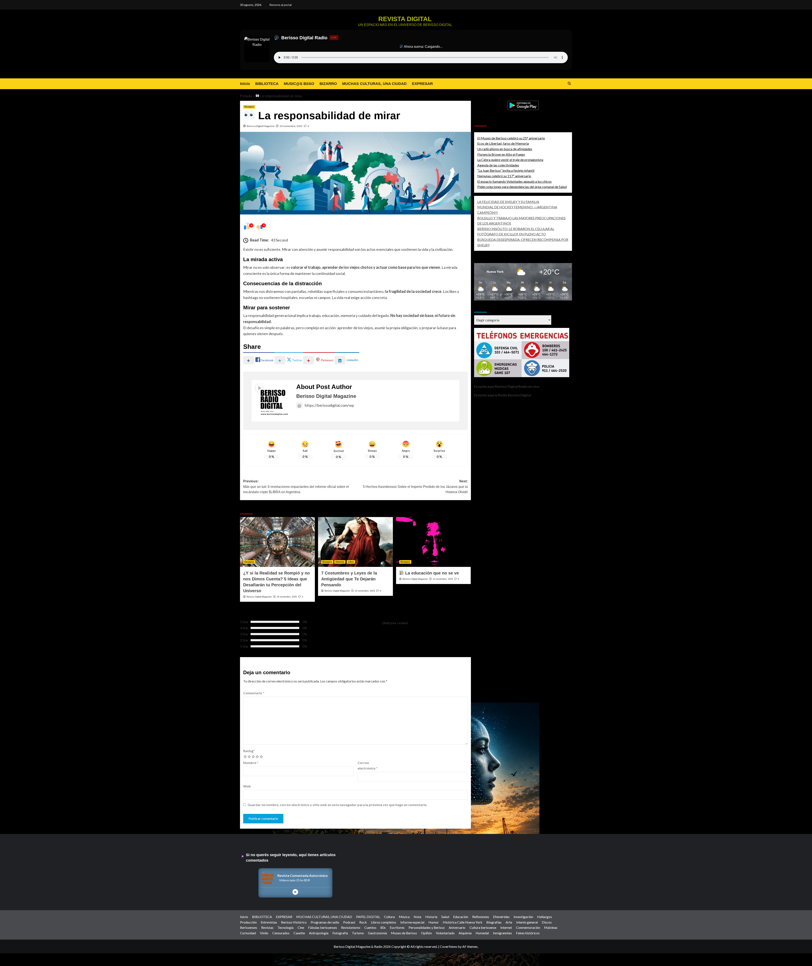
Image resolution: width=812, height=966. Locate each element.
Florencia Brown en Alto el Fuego (501, 154)
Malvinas (550, 927)
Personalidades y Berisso (427, 927)
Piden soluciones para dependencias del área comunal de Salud (522, 187)
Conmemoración (528, 927)
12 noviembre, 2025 (443, 579)
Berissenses (248, 927)
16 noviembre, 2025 (287, 596)
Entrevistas (269, 922)
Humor (433, 922)
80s (383, 927)
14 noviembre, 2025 (365, 590)
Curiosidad (248, 933)
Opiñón (426, 933)
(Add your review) (395, 623)
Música (404, 917)
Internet (506, 927)
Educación (460, 917)
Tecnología (285, 927)
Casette (299, 933)
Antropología (318, 933)
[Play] (295, 891)
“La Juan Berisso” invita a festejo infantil (505, 171)
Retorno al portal (280, 5)
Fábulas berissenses (322, 927)
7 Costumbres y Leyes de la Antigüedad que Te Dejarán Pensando (349, 579)
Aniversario (457, 927)
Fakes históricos (528, 933)
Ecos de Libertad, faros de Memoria (503, 144)
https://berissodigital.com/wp (329, 405)
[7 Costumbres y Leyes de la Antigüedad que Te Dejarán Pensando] (355, 542)
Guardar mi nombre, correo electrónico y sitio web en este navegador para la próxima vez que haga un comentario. (337, 805)
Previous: (296, 486)
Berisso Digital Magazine (260, 126)
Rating (249, 751)
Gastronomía (377, 933)
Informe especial (412, 922)
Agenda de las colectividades (498, 165)
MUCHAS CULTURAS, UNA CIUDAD (374, 84)
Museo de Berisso (404, 933)
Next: (415, 486)
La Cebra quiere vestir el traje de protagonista (510, 160)
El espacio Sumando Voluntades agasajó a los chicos (514, 181)
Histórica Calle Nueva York (462, 922)
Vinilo (264, 933)
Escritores (397, 927)
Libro (351, 562)
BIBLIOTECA (266, 84)
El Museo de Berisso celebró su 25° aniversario (511, 138)
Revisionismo (350, 927)
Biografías (494, 922)
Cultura (389, 917)
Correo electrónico (368, 765)
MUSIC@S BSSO (299, 84)
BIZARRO (328, 84)
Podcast (349, 922)
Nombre (250, 763)
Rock (363, 922)
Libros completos (383, 922)
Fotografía (340, 933)
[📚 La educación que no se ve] (433, 542)
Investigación (523, 917)
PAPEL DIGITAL (368, 917)
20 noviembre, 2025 (291, 126)
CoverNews (448, 946)
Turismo (358, 933)
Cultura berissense (482, 927)
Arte (509, 922)
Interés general (527, 922)
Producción (248, 922)
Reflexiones (480, 917)
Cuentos (370, 927)
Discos (547, 922)
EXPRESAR (422, 84)
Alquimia (465, 933)
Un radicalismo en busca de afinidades (504, 149)
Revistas (267, 927)
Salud (445, 917)
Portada (246, 96)
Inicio (245, 84)
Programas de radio (325, 922)
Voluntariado (445, 933)
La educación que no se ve (431, 573)
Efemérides (501, 917)
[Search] (569, 83)
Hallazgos (544, 917)
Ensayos (249, 106)
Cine (301, 927)
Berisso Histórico (294, 922)
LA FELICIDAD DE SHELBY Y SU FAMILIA (508, 202)
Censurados (280, 933)
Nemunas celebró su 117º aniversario (504, 176)
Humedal (482, 933)
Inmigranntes (502, 933)
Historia (340, 562)
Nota (417, 917)
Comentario (253, 693)
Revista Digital (405, 18)
